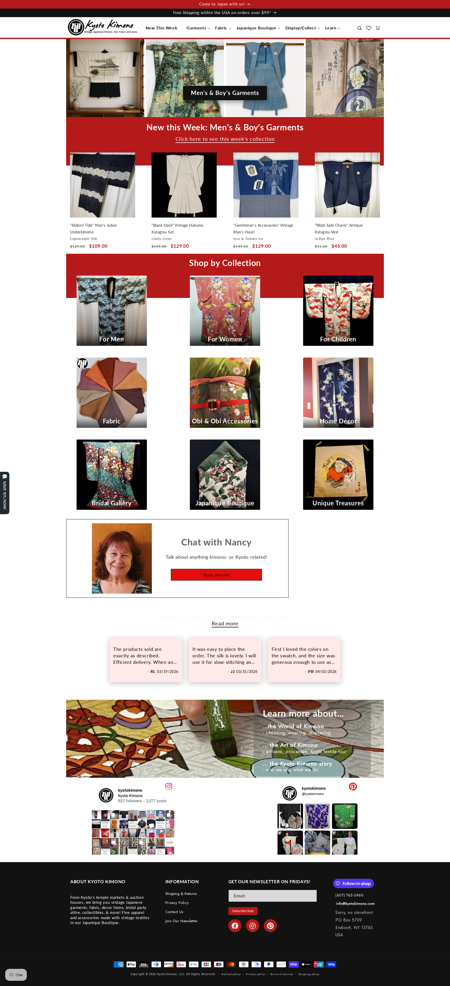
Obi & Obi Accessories (225, 421)
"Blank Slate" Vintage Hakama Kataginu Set (177, 228)
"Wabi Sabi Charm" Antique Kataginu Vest (339, 228)
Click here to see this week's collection (225, 139)
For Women (225, 339)
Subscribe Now (243, 911)
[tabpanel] (145, 660)
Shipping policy (309, 974)
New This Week (162, 27)
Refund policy (231, 974)
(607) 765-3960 (349, 895)
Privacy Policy (177, 903)
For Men (111, 339)
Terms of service (281, 974)
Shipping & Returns (181, 893)
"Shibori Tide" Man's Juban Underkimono (93, 228)
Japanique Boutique (256, 27)
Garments (196, 27)
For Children (338, 339)
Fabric (221, 27)
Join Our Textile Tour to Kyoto (225, 62)
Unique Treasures (338, 503)
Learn (330, 27)
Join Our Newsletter (181, 921)
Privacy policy (255, 974)
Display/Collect (300, 27)
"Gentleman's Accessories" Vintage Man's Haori (263, 228)
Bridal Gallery (112, 503)
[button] (163, 28)
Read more (225, 623)
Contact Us (174, 912)
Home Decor (338, 421)
